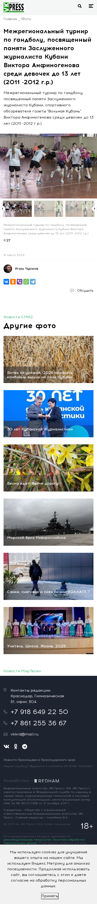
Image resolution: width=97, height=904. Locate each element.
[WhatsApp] (26, 282)
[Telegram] (33, 282)
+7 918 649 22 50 (39, 712)
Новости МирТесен (22, 671)
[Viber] (19, 282)
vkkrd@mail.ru (24, 734)
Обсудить (85, 291)
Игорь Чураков (26, 268)
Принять (49, 896)
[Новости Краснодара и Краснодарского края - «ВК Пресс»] (14, 7)
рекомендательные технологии (27, 839)
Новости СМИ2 (18, 317)
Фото (26, 19)
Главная (10, 19)
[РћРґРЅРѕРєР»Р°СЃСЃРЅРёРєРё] (13, 282)
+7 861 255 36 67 (38, 723)
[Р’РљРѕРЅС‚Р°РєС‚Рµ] (6, 282)
